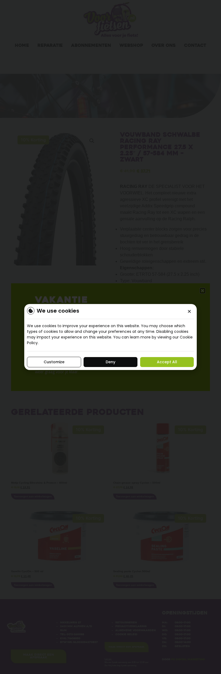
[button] (189, 311)
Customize (54, 362)
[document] (110, 337)
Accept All (167, 362)
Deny (110, 362)
